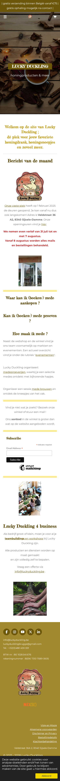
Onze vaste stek (15, 205)
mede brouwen (42, 388)
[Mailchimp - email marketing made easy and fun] (30, 470)
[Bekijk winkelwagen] (54, 17)
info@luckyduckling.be (29, 571)
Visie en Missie (49, 725)
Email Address (14, 448)
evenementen (45, 355)
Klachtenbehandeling (45, 741)
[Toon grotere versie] (30, 186)
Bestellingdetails (47, 737)
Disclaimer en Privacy (44, 733)
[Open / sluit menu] (5, 17)
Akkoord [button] (46, 775)
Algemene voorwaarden (43, 729)
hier (43, 224)
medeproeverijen (14, 372)
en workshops (24, 538)
